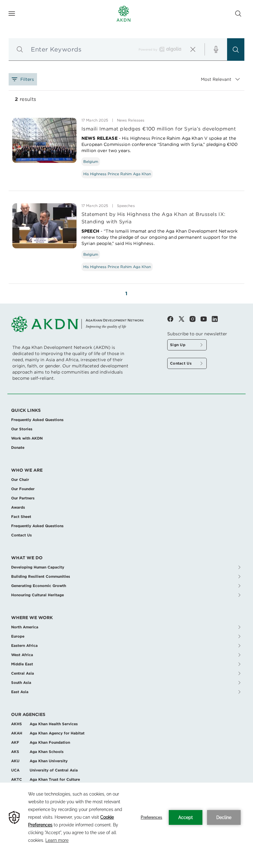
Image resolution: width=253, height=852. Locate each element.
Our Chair (20, 479)
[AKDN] (123, 13)
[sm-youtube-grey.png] (206, 319)
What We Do (27, 557)
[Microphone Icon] (216, 49)
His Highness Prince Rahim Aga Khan (117, 174)
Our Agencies (28, 714)
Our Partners (23, 498)
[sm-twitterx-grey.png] (183, 319)
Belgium (90, 161)
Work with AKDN (27, 438)
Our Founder (23, 488)
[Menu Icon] (11, 13)
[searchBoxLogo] (170, 49)
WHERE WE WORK (32, 617)
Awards (18, 507)
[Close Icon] (193, 49)
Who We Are (27, 470)
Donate (17, 447)
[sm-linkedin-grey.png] (215, 319)
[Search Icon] (238, 13)
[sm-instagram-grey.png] (195, 319)
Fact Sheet (21, 516)
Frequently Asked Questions (37, 419)
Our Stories (21, 429)
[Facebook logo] (172, 319)
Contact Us (21, 535)
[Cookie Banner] (126, 817)
